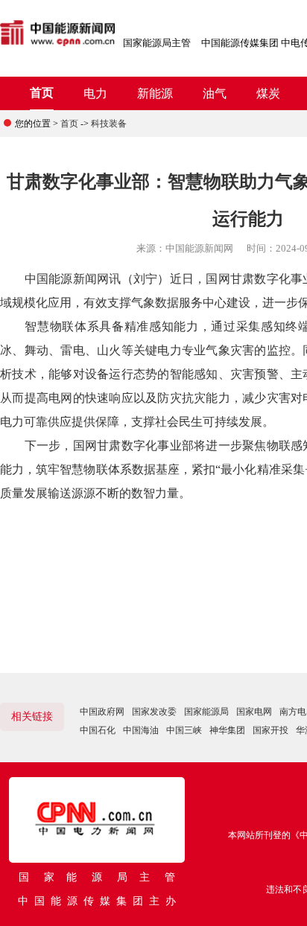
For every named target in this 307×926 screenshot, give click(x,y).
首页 (42, 92)
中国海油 (141, 730)
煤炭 (268, 93)
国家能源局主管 (157, 42)
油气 (215, 93)
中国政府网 (102, 711)
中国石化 (97, 730)
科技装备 (109, 123)
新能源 (155, 93)
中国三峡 (184, 730)
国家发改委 (154, 711)
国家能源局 (206, 711)
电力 (95, 93)
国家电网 (254, 711)
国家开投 (270, 730)
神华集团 (227, 730)
